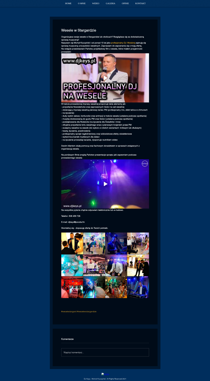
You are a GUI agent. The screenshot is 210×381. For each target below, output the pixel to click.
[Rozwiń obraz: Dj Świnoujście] (94, 265)
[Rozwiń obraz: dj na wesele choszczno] (116, 287)
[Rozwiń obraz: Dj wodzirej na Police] (72, 265)
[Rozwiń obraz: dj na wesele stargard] (72, 243)
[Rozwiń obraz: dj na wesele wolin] (94, 287)
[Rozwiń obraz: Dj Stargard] (138, 243)
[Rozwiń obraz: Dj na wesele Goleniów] (94, 243)
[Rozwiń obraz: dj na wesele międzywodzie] (138, 265)
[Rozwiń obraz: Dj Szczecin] (116, 243)
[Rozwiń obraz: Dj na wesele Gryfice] (116, 265)
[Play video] (105, 77)
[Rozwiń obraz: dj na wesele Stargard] (138, 287)
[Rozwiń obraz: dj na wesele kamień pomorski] (72, 287)
